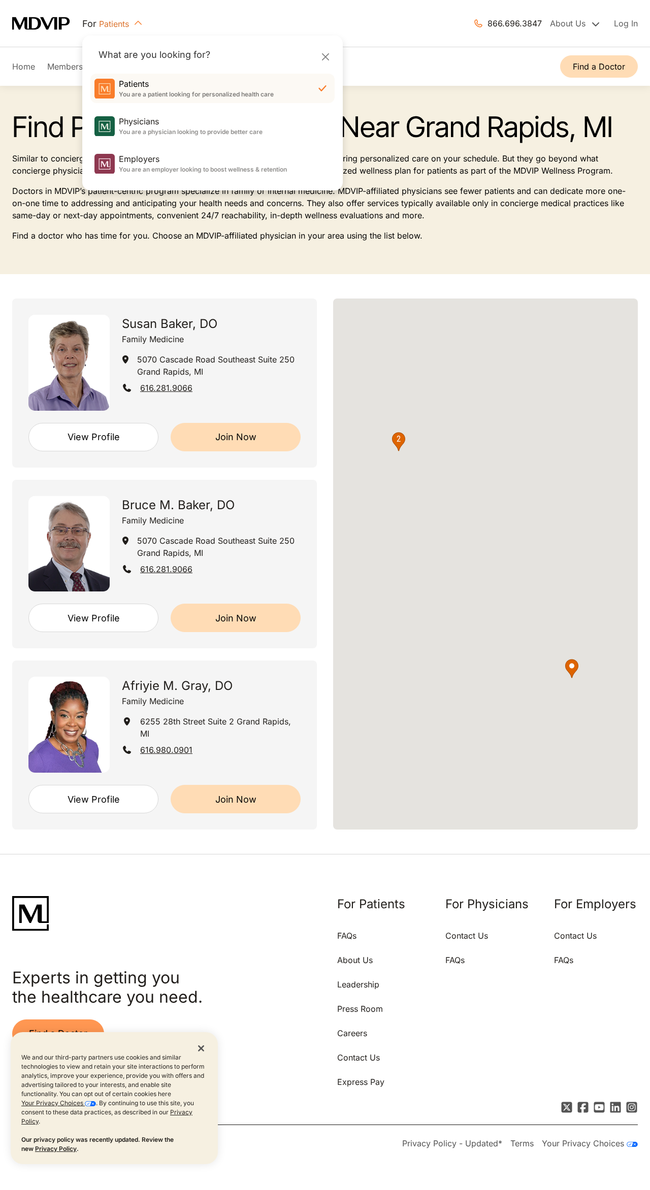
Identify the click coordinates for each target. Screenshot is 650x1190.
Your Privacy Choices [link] (584, 1143)
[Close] (325, 57)
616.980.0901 (166, 750)
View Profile (94, 437)
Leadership (358, 984)
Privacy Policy (56, 1148)
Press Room (360, 1009)
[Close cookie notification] (201, 1048)
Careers (352, 1033)
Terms (522, 1143)
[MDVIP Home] (47, 23)
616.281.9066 (166, 388)
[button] (571, 668)
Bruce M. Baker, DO (178, 505)
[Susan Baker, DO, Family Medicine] (69, 363)
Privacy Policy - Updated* (452, 1143)
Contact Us (358, 1057)
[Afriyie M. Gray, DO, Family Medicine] (69, 725)
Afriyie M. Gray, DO (177, 685)
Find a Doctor (599, 66)
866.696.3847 (515, 23)
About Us (355, 960)
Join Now (235, 437)
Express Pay (360, 1082)
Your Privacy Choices (53, 1103)
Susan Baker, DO (169, 323)
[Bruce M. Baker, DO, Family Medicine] (69, 544)
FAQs (346, 936)
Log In (626, 23)
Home (23, 66)
